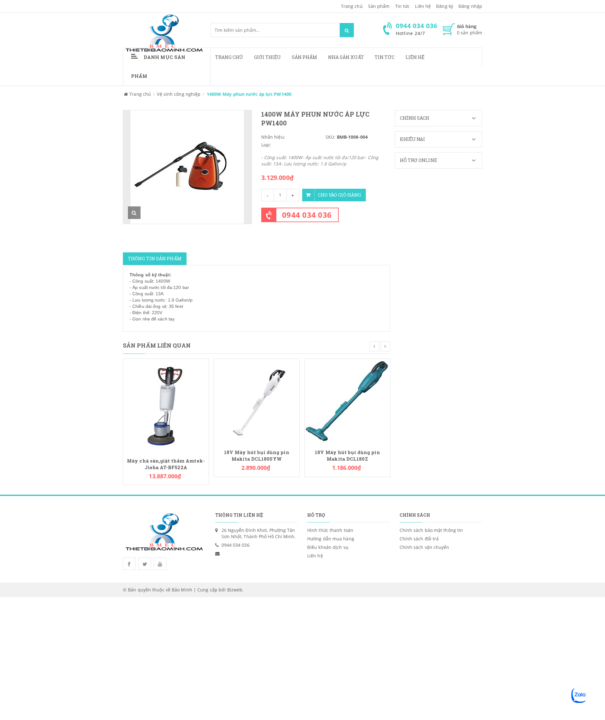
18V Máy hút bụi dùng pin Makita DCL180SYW (256, 455)
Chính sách (414, 118)
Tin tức (402, 6)
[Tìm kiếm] (347, 30)
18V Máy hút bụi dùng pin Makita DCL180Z (347, 455)
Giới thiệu (267, 57)
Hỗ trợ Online (418, 160)
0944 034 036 (307, 215)
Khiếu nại (412, 139)
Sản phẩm (304, 57)
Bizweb (235, 590)
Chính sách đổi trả (419, 539)
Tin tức (385, 57)
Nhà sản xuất (346, 57)
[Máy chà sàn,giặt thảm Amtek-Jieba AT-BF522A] (166, 405)
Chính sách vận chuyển (424, 547)
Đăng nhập (470, 6)
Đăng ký (444, 6)
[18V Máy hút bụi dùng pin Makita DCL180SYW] (256, 401)
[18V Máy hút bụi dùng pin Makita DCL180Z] (347, 401)
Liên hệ (415, 57)
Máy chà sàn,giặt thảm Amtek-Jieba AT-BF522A (166, 464)
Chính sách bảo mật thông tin (431, 530)
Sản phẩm (379, 6)
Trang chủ (229, 57)
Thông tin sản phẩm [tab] (155, 259)
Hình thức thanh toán (330, 530)
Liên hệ (423, 6)
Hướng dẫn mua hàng (330, 539)
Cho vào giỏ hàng (339, 195)
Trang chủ (352, 6)
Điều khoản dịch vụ (328, 547)
